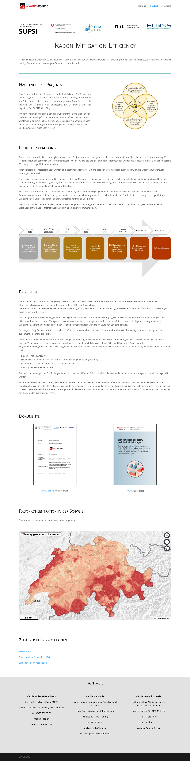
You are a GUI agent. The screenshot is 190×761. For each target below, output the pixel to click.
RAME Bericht (47, 490)
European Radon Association (33, 662)
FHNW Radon (25, 651)
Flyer (128, 490)
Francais (166, 6)
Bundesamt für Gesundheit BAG (34, 657)
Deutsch (154, 6)
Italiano (142, 6)
